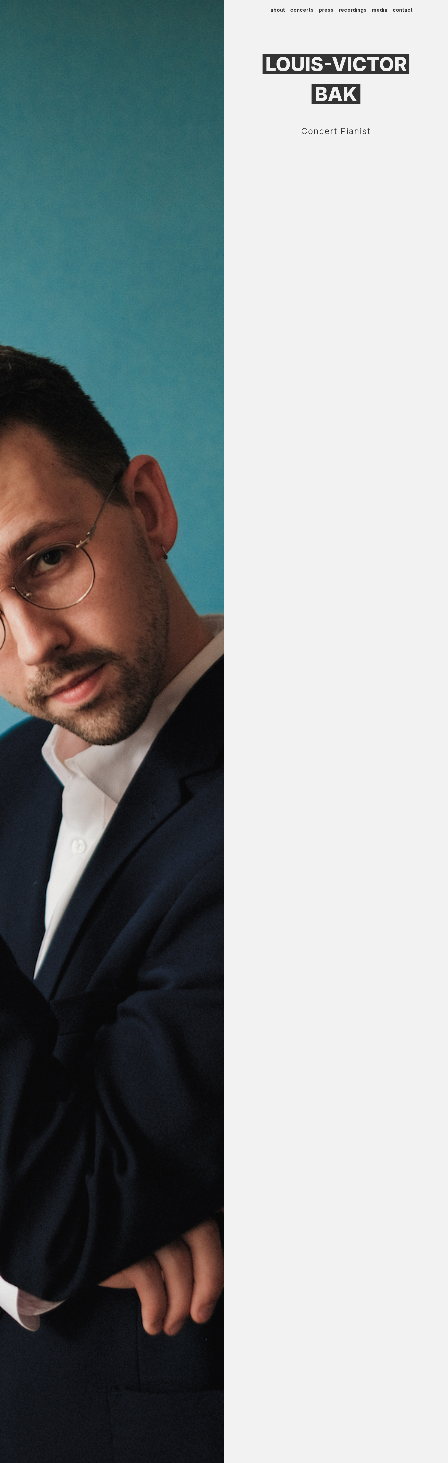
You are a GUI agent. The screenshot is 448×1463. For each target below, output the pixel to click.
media (380, 10)
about (277, 10)
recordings (353, 10)
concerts (302, 10)
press (326, 10)
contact (403, 10)
